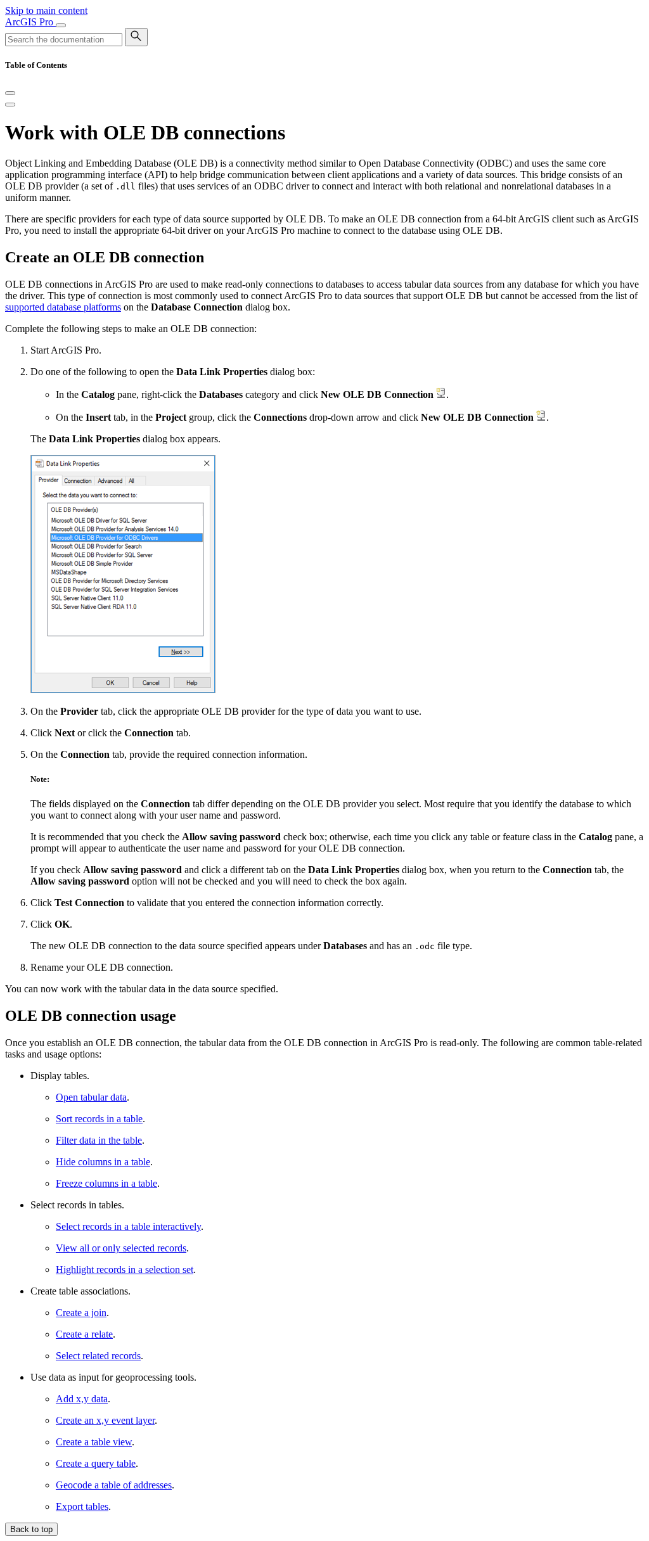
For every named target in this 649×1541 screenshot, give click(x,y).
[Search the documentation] (136, 37)
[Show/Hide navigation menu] (61, 25)
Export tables (82, 1506)
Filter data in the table (99, 1140)
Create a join (81, 1312)
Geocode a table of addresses (114, 1485)
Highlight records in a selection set (124, 1269)
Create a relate (84, 1334)
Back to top (31, 1529)
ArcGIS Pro (30, 21)
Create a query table (96, 1463)
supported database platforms (63, 307)
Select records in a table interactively (128, 1226)
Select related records (98, 1355)
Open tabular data (91, 1097)
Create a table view (94, 1441)
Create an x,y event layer (105, 1420)
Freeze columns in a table (106, 1183)
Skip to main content (46, 10)
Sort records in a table (99, 1118)
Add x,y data (82, 1398)
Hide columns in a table (103, 1161)
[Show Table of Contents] (10, 104)
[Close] (10, 93)
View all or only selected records (121, 1248)
